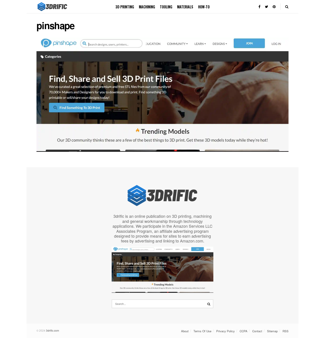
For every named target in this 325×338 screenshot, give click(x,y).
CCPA (243, 331)
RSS (286, 331)
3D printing (124, 6)
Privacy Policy (225, 331)
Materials (185, 6)
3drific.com (52, 330)
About (185, 331)
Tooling (166, 6)
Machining (147, 6)
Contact (257, 331)
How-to (204, 6)
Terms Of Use (202, 331)
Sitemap (272, 331)
